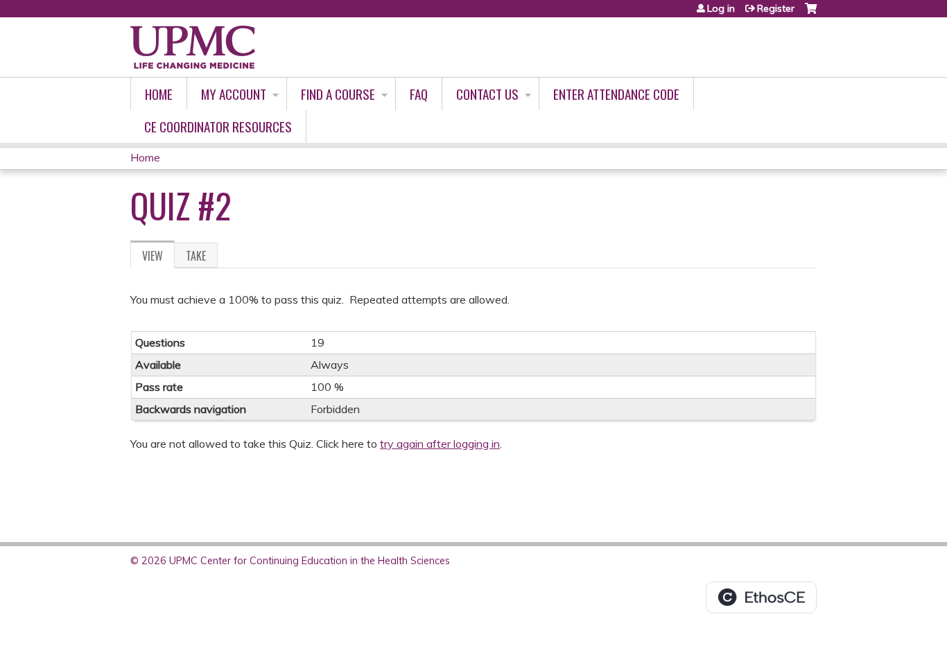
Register (775, 8)
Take (196, 255)
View (158, 257)
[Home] (192, 47)
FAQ (419, 94)
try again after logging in (440, 444)
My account (233, 94)
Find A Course (338, 94)
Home (159, 94)
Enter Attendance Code (616, 94)
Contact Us (487, 94)
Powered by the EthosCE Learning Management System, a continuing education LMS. (761, 597)
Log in (721, 8)
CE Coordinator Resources (218, 126)
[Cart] (811, 13)
